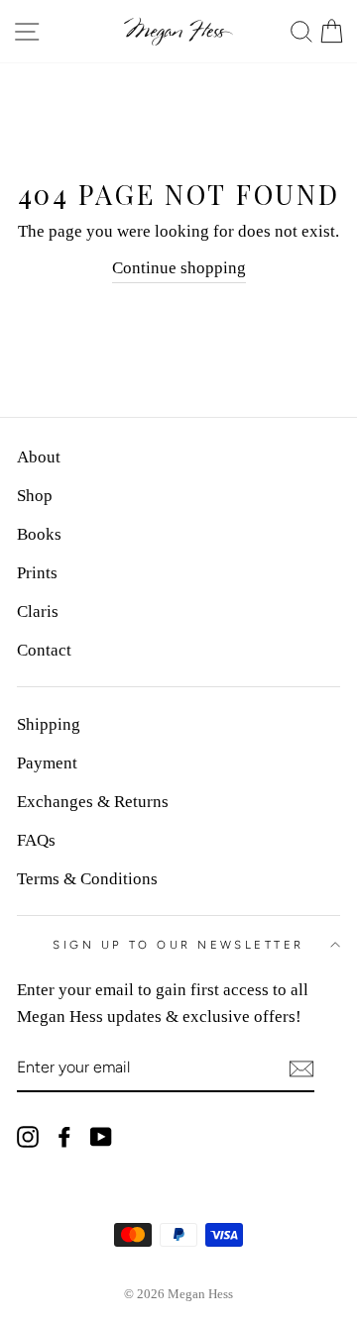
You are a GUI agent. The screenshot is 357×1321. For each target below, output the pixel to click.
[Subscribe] (301, 1069)
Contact (44, 650)
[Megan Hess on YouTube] (101, 1135)
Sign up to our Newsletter (178, 945)
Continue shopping (179, 267)
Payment (47, 763)
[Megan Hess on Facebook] (64, 1135)
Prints (37, 572)
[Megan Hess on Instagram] (28, 1135)
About (38, 457)
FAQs (36, 840)
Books (39, 534)
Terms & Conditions (87, 878)
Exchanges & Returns (93, 801)
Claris (38, 611)
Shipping (48, 724)
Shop (35, 495)
